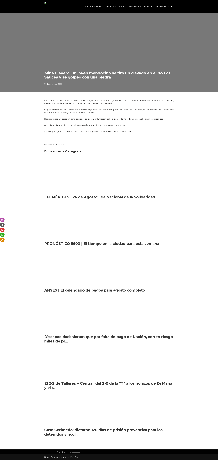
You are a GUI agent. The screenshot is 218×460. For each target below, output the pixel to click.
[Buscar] (172, 6)
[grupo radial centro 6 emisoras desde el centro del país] (61, 6)
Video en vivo (162, 6)
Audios (122, 6)
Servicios (148, 6)
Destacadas (110, 6)
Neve (46, 457)
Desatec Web (76, 452)
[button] (100, 6)
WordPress (75, 457)
